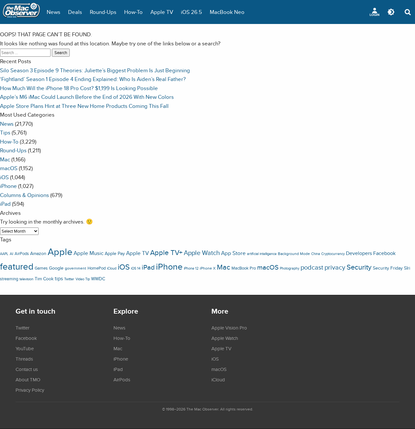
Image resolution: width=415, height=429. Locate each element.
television (26, 279)
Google (56, 267)
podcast (312, 267)
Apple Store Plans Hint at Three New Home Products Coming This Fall (84, 106)
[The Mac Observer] (21, 12)
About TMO (28, 379)
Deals (75, 12)
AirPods (22, 253)
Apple (60, 251)
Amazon (38, 253)
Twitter (69, 279)
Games (41, 268)
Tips (5, 132)
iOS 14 (135, 268)
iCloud (111, 268)
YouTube (25, 348)
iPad (5, 204)
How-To (133, 12)
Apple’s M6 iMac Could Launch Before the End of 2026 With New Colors (87, 97)
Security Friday (388, 268)
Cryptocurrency (333, 253)
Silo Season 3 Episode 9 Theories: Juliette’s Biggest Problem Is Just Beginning (95, 70)
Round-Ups (103, 12)
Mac (5, 159)
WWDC (98, 278)
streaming (9, 279)
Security (359, 267)
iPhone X (208, 268)
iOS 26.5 (191, 12)
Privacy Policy (30, 389)
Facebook (384, 253)
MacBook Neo (227, 12)
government (75, 268)
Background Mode (294, 253)
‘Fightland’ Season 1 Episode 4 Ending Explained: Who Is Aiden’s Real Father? (93, 79)
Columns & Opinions (24, 195)
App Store (233, 253)
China (315, 253)
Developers (359, 253)
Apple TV (161, 12)
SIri (407, 268)
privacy (335, 267)
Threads (24, 358)
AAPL (4, 253)
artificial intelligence (262, 253)
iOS (4, 177)
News (53, 12)
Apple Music (88, 253)
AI (11, 253)
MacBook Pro (243, 268)
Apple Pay (115, 253)
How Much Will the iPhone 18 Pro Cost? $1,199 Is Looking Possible (79, 88)
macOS (9, 168)
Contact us (27, 369)
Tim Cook (44, 278)
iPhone (8, 186)
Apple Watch (202, 252)
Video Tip (83, 279)
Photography (289, 268)
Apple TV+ (166, 252)
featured (16, 266)
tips (59, 278)
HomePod (97, 268)
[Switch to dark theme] (391, 12)
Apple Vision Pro (229, 327)
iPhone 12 (191, 268)
